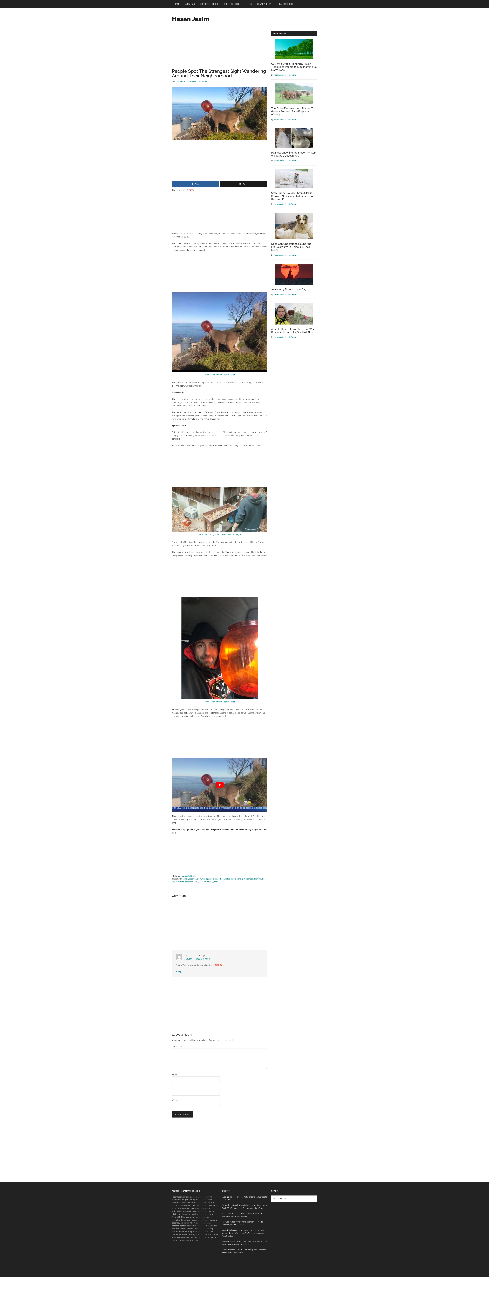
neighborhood (218, 879)
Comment (177, 1046)
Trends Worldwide (188, 876)
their (256, 879)
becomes (192, 879)
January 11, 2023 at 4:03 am (197, 959)
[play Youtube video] (219, 785)
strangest (249, 879)
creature (200, 879)
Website (175, 1100)
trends (261, 879)
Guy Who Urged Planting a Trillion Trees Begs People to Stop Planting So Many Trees (294, 66)
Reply (178, 971)
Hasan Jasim (190, 18)
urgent (174, 882)
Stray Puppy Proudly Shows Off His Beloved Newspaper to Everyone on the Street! (292, 196)
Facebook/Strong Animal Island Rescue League (219, 534)
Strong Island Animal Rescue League (219, 374)
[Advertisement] (219, 50)
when (201, 882)
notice (227, 879)
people (233, 879)
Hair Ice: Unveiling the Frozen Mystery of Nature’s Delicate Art (293, 154)
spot (243, 879)
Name (175, 1075)
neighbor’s (208, 879)
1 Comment (203, 81)
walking (181, 882)
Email (175, 1087)
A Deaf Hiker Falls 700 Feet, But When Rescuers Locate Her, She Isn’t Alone (293, 331)
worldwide (208, 882)
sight (239, 879)
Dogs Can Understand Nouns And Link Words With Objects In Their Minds (291, 247)
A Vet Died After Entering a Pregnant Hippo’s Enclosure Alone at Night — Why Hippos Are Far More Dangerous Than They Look (243, 1233)
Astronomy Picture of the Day (288, 289)
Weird (196, 882)
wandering (189, 882)
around (185, 879)
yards (215, 882)
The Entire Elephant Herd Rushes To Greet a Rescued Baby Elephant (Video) (292, 111)
